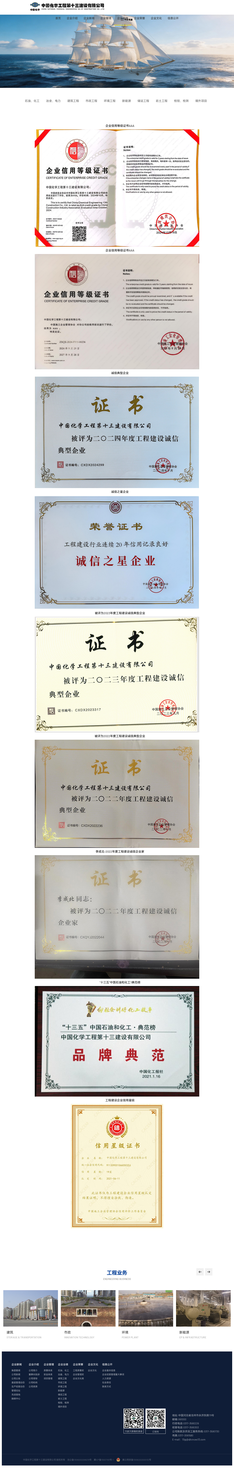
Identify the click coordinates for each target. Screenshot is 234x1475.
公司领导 (33, 1378)
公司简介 (33, 1370)
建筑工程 (62, 1378)
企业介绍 (72, 18)
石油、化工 (63, 1370)
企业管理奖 (78, 1374)
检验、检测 (63, 1402)
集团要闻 (16, 1370)
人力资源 (106, 1378)
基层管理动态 (18, 1382)
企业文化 (156, 18)
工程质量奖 (78, 1370)
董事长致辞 (34, 1374)
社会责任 (106, 1382)
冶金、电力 (63, 1374)
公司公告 (16, 1378)
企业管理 (105, 18)
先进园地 (16, 1394)
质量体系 (48, 1370)
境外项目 (62, 1406)
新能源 (61, 1390)
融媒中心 (16, 1398)
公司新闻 (16, 1374)
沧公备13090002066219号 (79, 1459)
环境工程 (62, 1386)
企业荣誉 (139, 18)
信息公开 (173, 18)
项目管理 (48, 1378)
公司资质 (33, 1386)
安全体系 (48, 1374)
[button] (200, 1272)
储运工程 (62, 1394)
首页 (58, 18)
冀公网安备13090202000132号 (137, 1459)
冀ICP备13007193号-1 (104, 1459)
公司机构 (33, 1382)
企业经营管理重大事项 (113, 1374)
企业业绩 (122, 18)
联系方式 (106, 1386)
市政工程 (62, 1382)
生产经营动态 (18, 1386)
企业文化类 (78, 1378)
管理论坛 (16, 1390)
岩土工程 (62, 1398)
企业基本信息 (108, 1370)
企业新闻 (89, 18)
